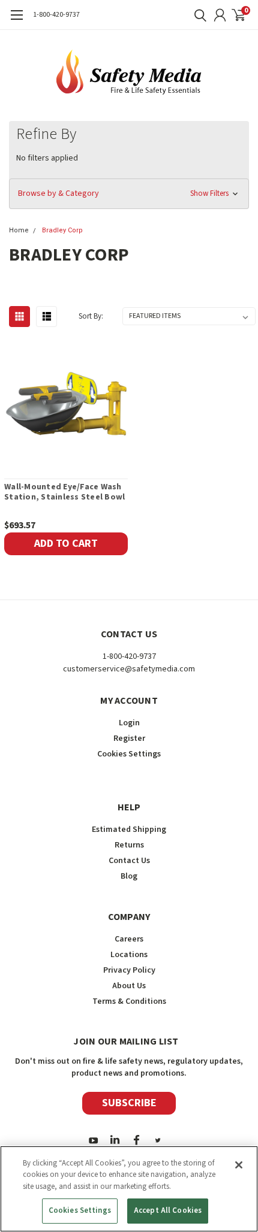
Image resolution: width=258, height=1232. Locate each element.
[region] (129, 1189)
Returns (129, 845)
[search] (197, 15)
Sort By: (91, 316)
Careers (129, 939)
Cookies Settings (80, 1210)
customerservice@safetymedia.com (129, 669)
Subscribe (129, 1102)
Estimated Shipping (129, 830)
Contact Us (129, 861)
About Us (129, 986)
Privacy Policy (129, 970)
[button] (129, 193)
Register (129, 738)
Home (19, 230)
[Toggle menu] (16, 21)
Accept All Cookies (168, 1210)
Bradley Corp (62, 230)
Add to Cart (66, 543)
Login (129, 723)
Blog (129, 876)
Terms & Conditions (129, 1001)
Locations (129, 955)
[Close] (239, 1165)
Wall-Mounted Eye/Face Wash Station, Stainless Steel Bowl (64, 492)
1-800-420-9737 (56, 15)
